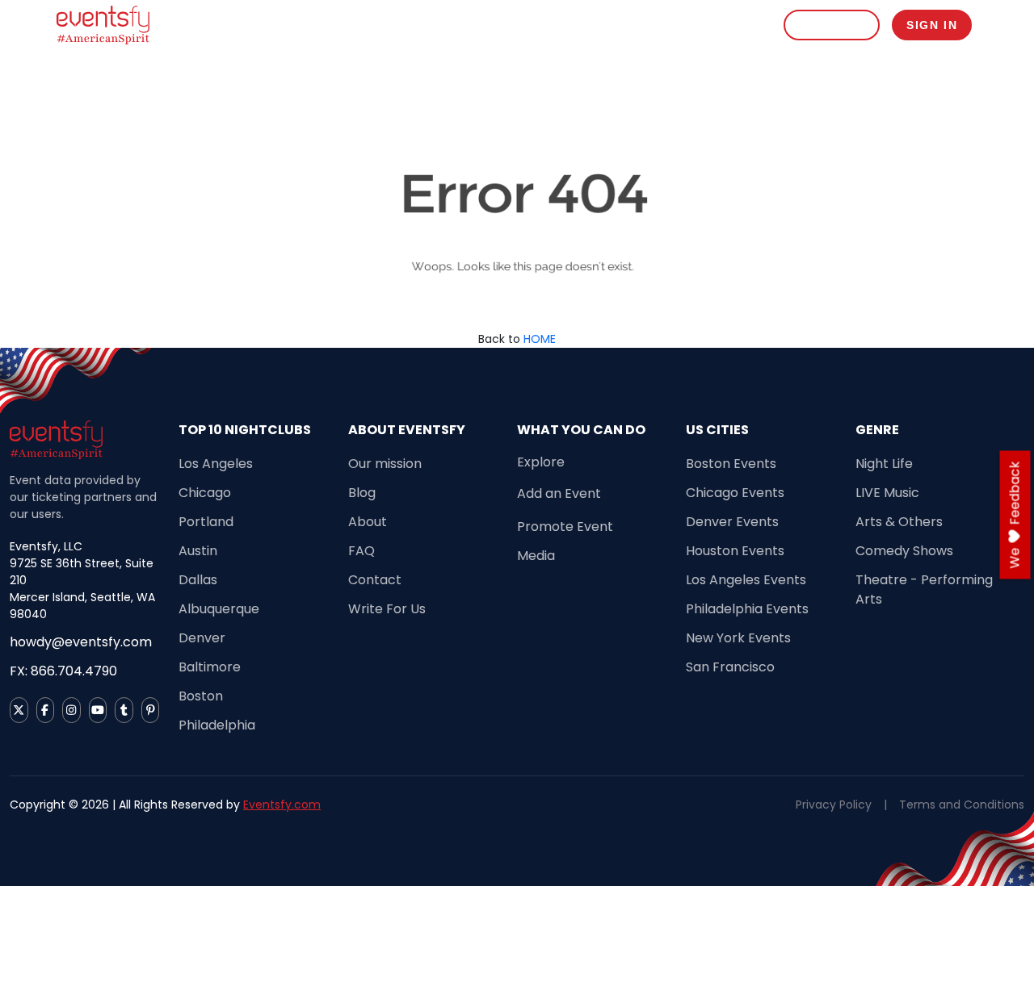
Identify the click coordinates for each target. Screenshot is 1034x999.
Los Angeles (216, 463)
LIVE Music (887, 492)
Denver (202, 638)
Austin (198, 550)
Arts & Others (899, 521)
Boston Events (731, 463)
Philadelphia (217, 725)
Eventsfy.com (282, 804)
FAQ (361, 550)
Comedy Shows (904, 550)
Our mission (385, 463)
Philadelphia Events (747, 609)
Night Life (884, 463)
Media (536, 555)
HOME (539, 339)
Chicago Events (735, 492)
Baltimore (210, 667)
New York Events (738, 638)
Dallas (198, 580)
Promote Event (565, 526)
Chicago (205, 492)
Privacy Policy (834, 804)
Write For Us (387, 609)
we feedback (1015, 515)
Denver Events (732, 521)
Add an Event (559, 493)
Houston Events (735, 550)
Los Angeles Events (746, 580)
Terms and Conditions (961, 804)
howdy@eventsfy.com (81, 642)
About (367, 521)
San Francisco (730, 667)
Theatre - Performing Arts (924, 589)
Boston (201, 696)
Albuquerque (219, 609)
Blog (362, 492)
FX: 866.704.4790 (63, 671)
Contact (374, 580)
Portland (206, 521)
